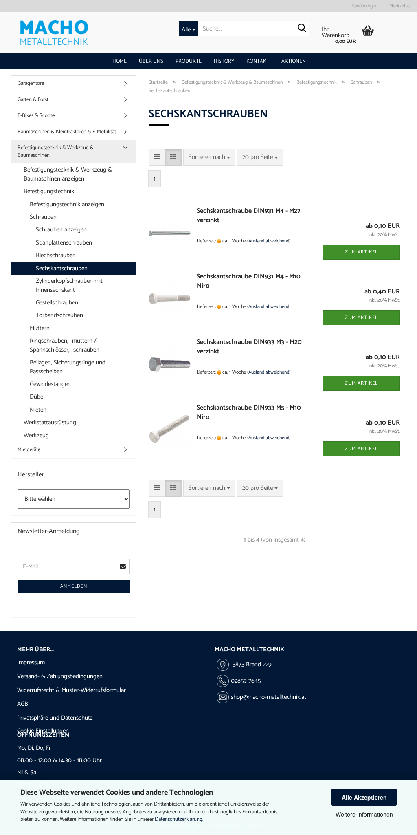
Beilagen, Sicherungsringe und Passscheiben (67, 366)
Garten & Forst (33, 99)
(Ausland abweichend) (268, 241)
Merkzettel (399, 6)
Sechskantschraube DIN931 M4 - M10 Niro (249, 281)
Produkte (189, 61)
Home (119, 61)
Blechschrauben (56, 255)
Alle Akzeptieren (364, 797)
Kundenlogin (363, 6)
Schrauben (43, 217)
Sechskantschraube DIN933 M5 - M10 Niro (249, 412)
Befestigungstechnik (49, 191)
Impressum (31, 662)
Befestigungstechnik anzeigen (67, 204)
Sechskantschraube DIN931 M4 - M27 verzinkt (249, 215)
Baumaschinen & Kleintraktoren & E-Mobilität (67, 132)
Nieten (38, 410)
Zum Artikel (361, 252)
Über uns (151, 61)
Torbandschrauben (59, 315)
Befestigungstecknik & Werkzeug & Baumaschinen (56, 151)
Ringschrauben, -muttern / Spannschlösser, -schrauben (64, 345)
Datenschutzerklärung (178, 819)
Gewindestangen (50, 384)
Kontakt (257, 61)
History (224, 61)
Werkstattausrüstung (50, 422)
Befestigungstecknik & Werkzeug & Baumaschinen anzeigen (68, 174)
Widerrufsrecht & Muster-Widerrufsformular (71, 690)
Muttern (40, 328)
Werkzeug (36, 435)
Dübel (37, 397)
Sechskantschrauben (62, 268)
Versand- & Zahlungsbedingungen (60, 676)
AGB (22, 704)
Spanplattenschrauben (64, 243)
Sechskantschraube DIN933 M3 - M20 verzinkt (249, 347)
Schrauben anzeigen (61, 230)
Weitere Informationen (364, 814)
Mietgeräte (29, 449)
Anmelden (73, 586)
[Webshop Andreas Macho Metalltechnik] (83, 32)
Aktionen (293, 61)
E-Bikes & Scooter (37, 115)
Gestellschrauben (57, 302)
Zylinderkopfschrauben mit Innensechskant (69, 285)
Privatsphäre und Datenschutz (55, 718)
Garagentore (31, 83)
